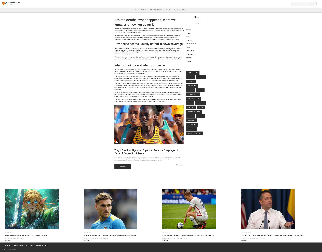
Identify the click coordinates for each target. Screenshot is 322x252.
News (188, 47)
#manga (7, 238)
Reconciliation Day (156, 10)
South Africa (192, 85)
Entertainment (191, 44)
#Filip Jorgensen (93, 238)
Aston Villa (200, 103)
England (190, 116)
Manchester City (193, 94)
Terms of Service (18, 246)
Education (189, 54)
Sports (188, 30)
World (188, 37)
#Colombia (243, 238)
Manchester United (194, 111)
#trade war (249, 238)
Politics (188, 33)
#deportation (255, 238)
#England (173, 238)
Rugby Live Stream (141, 10)
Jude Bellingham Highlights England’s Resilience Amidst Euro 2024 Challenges (188, 235)
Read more (123, 166)
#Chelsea (86, 238)
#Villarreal (99, 238)
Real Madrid (191, 124)
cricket (200, 116)
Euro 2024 (201, 77)
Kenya (201, 107)
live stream (191, 128)
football (191, 81)
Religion (189, 61)
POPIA (47, 246)
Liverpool (191, 107)
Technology (190, 51)
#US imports (262, 238)
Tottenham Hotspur (194, 133)
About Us (7, 246)
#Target (15, 238)
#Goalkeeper (106, 238)
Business (189, 40)
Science (189, 58)
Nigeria (190, 90)
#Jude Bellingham (166, 238)
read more (8, 240)
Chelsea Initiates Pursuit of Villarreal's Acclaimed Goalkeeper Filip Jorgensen (110, 235)
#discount (19, 238)
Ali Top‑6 (168, 10)
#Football (185, 238)
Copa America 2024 (193, 98)
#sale (11, 238)
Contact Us (39, 246)
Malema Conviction (180, 10)
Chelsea (190, 77)
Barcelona (191, 120)
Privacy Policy (29, 246)
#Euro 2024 (179, 238)
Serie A (190, 103)
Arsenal (200, 90)
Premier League (192, 72)
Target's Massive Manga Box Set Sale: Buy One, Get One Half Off (27, 235)
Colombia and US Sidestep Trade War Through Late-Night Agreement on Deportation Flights (272, 235)
